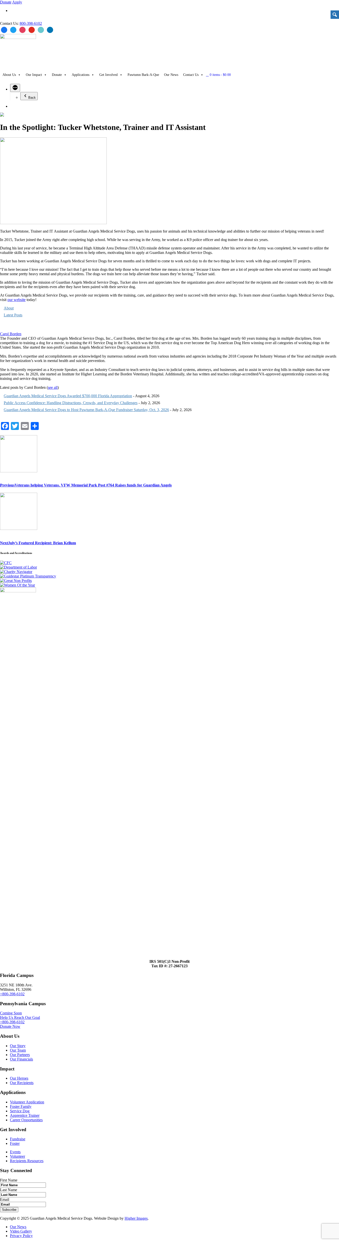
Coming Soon (11, 1013)
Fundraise (17, 1139)
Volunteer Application (27, 1102)
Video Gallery (21, 1231)
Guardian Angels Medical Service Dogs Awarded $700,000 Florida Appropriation (68, 396)
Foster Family (21, 1106)
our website (16, 300)
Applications (80, 75)
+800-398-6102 (12, 994)
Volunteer (17, 1156)
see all (53, 387)
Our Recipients (22, 1083)
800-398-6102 (31, 23)
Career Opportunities (26, 1120)
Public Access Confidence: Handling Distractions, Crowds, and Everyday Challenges (70, 403)
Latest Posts (13, 315)
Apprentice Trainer (24, 1115)
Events (15, 1152)
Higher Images (136, 1218)
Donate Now (10, 1026)
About (9, 308)
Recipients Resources (26, 1161)
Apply (17, 2)
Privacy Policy (21, 1236)
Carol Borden (10, 334)
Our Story (18, 1046)
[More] (15, 88)
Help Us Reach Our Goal (20, 1017)
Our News (171, 75)
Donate (5, 2)
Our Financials (21, 1059)
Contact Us (191, 75)
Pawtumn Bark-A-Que (143, 75)
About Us (9, 75)
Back (32, 97)
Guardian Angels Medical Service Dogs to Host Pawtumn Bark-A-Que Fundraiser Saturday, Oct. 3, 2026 (86, 410)
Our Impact (34, 75)
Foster (15, 1143)
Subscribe (9, 1210)
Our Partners (20, 1055)
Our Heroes (19, 1078)
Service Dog (20, 1111)
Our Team (18, 1050)
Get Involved (108, 75)
